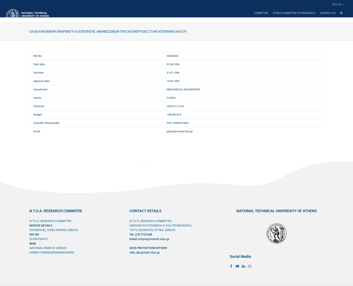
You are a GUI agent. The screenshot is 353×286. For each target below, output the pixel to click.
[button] (341, 13)
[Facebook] (231, 266)
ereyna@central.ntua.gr (153, 239)
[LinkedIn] (243, 266)
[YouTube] (237, 266)
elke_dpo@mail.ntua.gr (145, 252)
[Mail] (249, 266)
